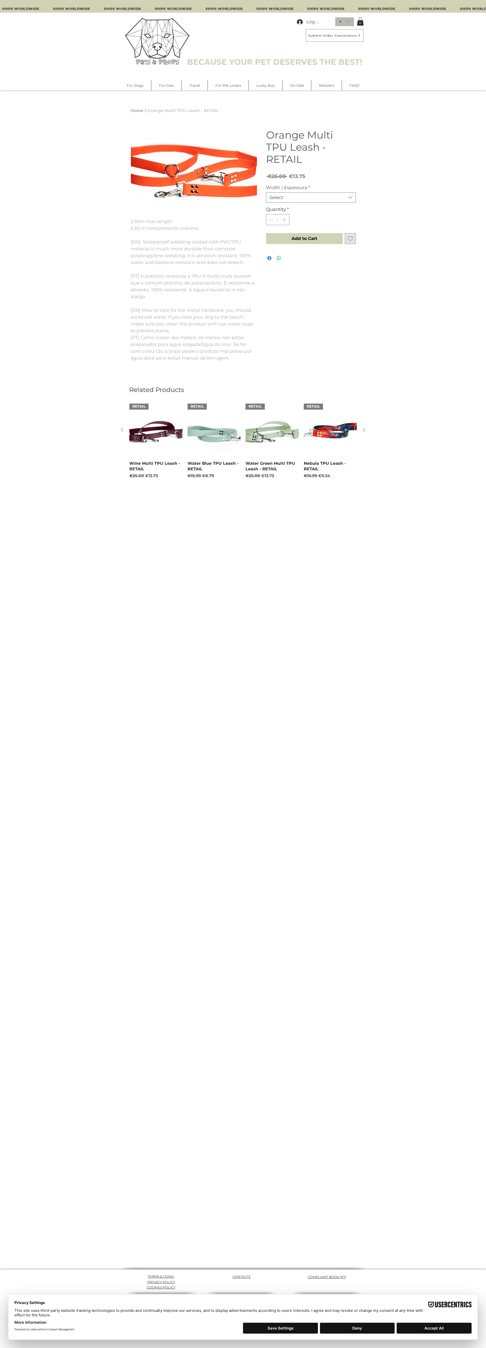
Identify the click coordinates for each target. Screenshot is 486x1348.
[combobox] (311, 197)
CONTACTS (242, 1277)
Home (137, 110)
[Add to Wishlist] (350, 238)
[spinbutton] (278, 219)
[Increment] (285, 219)
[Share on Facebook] (269, 258)
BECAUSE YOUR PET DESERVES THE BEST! (274, 62)
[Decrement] (271, 219)
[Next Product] (364, 430)
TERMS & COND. (161, 1276)
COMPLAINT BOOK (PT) (327, 1277)
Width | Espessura (288, 187)
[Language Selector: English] (344, 21)
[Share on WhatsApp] (279, 258)
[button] (360, 21)
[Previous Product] (122, 430)
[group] (243, 441)
